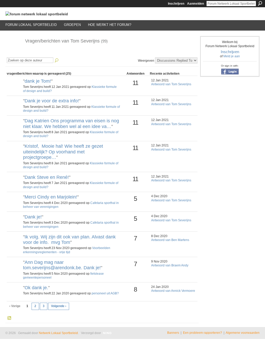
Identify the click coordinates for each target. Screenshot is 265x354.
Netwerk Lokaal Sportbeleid (58, 333)
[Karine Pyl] (14, 245)
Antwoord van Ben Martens (170, 240)
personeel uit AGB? (105, 293)
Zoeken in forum (57, 60)
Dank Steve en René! (47, 177)
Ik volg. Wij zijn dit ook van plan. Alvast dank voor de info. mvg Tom (69, 239)
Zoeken (260, 3)
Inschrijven (176, 3)
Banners (173, 333)
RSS (9, 318)
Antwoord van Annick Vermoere (173, 291)
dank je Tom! (38, 81)
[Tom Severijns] (13, 52)
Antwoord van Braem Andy (169, 265)
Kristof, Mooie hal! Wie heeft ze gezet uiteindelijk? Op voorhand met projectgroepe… (63, 152)
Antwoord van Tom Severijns (171, 84)
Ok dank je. (36, 287)
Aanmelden (195, 3)
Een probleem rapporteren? (202, 333)
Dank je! (33, 217)
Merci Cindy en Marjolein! (51, 197)
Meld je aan (231, 56)
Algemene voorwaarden (243, 333)
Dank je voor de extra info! (52, 100)
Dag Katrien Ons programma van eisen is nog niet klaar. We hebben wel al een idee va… (71, 123)
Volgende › (58, 306)
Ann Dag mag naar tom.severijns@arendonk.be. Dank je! (62, 265)
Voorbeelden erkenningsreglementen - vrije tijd (66, 250)
